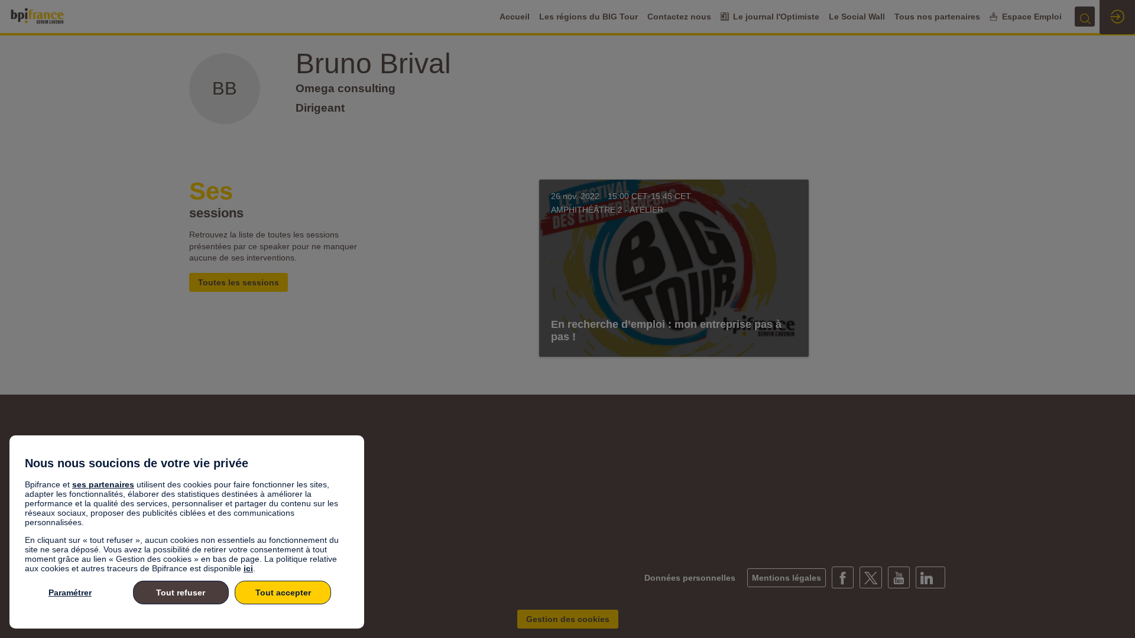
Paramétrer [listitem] (70, 592)
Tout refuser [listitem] (180, 592)
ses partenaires (103, 484)
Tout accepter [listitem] (283, 592)
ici (248, 568)
